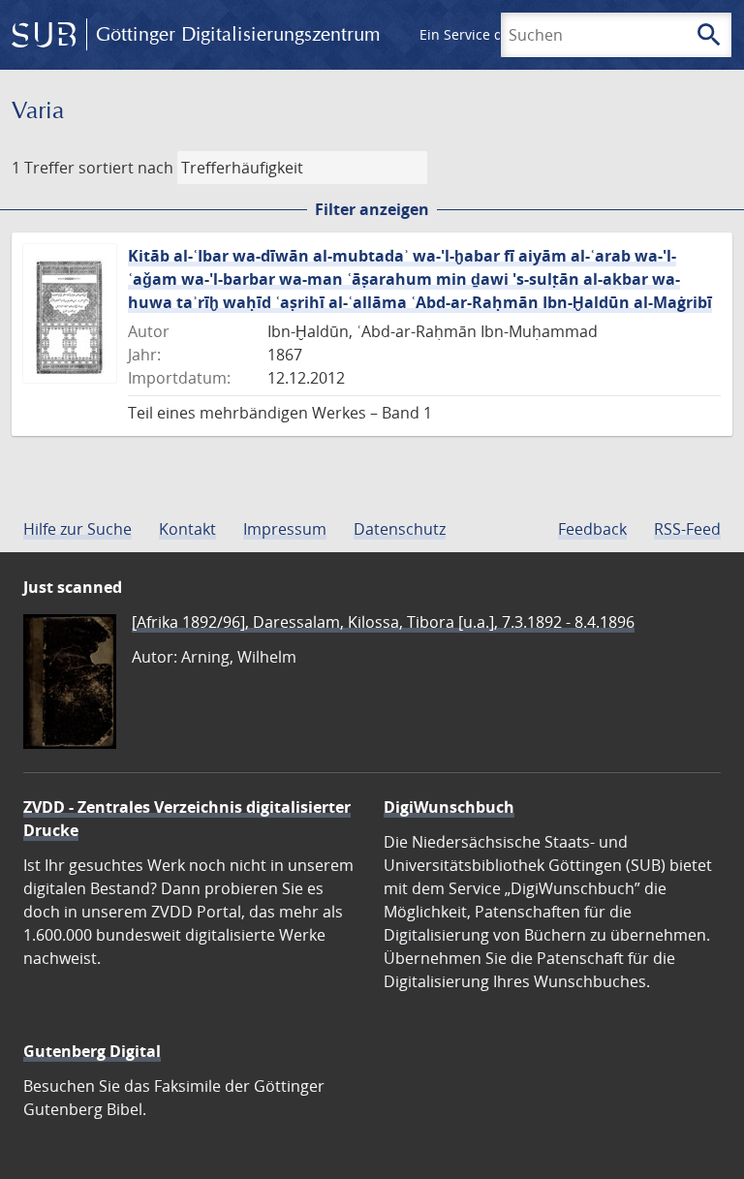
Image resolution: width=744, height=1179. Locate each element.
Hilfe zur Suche (77, 529)
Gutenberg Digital (92, 1051)
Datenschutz (400, 529)
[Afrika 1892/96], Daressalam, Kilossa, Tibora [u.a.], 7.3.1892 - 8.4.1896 (383, 622)
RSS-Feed (687, 529)
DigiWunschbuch (449, 807)
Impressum (284, 529)
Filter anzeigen (372, 209)
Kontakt (187, 529)
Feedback (592, 529)
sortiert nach (125, 167)
